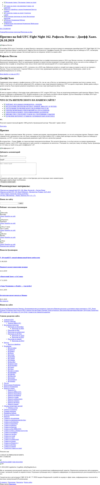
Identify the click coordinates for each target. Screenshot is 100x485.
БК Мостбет (12, 376)
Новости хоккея (13, 404)
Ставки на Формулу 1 (11, 443)
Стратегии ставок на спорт (13, 448)
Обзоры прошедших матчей (13, 406)
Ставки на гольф (9, 436)
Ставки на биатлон (10, 427)
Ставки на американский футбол (15, 420)
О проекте (3, 482)
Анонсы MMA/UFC (14, 323)
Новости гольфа (13, 397)
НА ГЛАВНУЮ (5, 28)
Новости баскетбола (14, 393)
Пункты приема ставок (11, 415)
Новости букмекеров (11, 386)
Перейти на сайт (10, 216)
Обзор (2, 216)
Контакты (20, 482)
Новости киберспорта (15, 399)
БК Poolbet (11, 356)
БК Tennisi (11, 358)
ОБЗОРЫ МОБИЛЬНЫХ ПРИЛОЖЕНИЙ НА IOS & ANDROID (27, 110)
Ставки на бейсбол (10, 425)
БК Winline (11, 360)
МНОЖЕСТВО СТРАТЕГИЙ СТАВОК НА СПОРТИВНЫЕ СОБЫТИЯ (30, 114)
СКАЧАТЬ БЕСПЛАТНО (11, 462)
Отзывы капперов (10, 411)
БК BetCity (11, 349)
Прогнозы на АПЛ (18, 335)
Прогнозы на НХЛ (18, 341)
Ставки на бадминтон (11, 422)
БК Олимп (11, 378)
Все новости (4, 301)
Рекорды (7, 416)
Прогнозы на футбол (15, 334)
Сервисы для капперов (11, 418)
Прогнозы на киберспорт (16, 332)
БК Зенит (11, 367)
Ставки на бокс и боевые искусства (16, 430)
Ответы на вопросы (10, 409)
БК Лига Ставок (13, 371)
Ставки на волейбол (10, 432)
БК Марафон (12, 372)
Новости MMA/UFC (14, 392)
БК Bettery (11, 351)
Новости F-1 (12, 390)
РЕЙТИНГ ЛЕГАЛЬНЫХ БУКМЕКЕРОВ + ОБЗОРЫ (24, 104)
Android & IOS (9, 319)
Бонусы (6, 342)
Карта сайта (28, 482)
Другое (6, 383)
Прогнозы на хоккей (14, 339)
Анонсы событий (10, 321)
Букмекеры (7, 346)
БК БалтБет (11, 362)
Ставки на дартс (9, 438)
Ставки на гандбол (10, 434)
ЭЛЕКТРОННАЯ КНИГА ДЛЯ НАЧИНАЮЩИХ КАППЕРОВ (27, 112)
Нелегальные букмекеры (12, 385)
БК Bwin (11, 353)
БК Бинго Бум (12, 364)
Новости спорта (9, 388)
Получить (3, 126)
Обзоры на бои (13, 408)
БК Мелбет (11, 374)
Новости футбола (13, 402)
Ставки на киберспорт (11, 439)
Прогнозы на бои (13, 330)
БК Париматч (12, 379)
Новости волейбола (14, 395)
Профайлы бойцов (10, 413)
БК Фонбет (11, 381)
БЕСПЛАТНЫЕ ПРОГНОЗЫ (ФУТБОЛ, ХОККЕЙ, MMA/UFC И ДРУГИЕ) (31, 106)
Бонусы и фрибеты (14, 344)
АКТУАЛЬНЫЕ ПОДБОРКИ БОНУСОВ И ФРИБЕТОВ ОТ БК (27, 108)
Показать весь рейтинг (7, 246)
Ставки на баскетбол (11, 423)
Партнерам (11, 482)
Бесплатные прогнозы (11, 325)
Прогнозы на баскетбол (16, 327)
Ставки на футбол (10, 445)
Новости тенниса (13, 401)
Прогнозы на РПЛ (18, 337)
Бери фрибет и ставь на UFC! (10, 74)
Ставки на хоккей (10, 446)
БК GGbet (11, 355)
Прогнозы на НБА (18, 328)
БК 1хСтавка (12, 348)
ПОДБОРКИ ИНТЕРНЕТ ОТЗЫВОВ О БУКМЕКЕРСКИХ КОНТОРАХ (30, 116)
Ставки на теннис (10, 441)
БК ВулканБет (12, 365)
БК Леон (11, 369)
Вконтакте (12, 484)
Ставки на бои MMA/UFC (12, 429)
